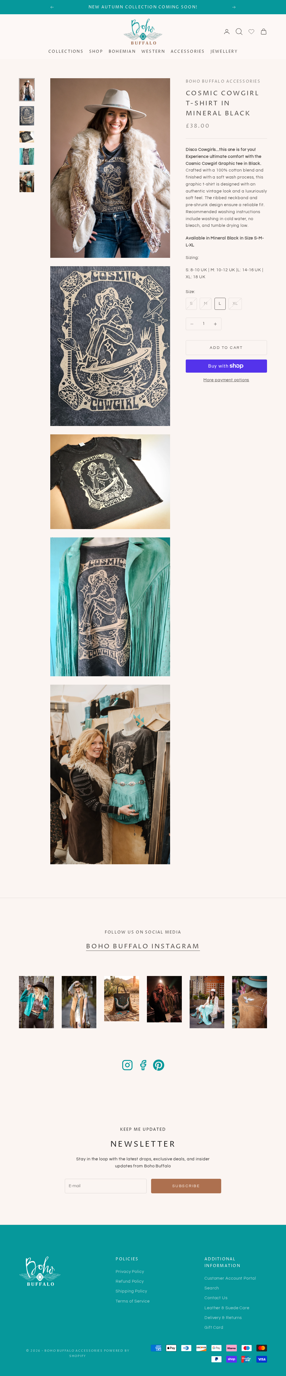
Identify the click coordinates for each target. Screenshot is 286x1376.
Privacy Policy (130, 1272)
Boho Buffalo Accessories (223, 81)
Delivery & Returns (223, 1318)
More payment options (226, 380)
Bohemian (122, 51)
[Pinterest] (158, 1065)
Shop (96, 51)
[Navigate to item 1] (27, 89)
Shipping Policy (131, 1291)
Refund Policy (130, 1281)
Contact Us (216, 1298)
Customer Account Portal (230, 1278)
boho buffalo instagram (143, 946)
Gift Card (213, 1327)
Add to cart (226, 348)
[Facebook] (143, 1065)
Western (153, 51)
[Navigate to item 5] (27, 181)
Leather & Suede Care (226, 1308)
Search (211, 1288)
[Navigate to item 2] (27, 116)
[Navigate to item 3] (27, 136)
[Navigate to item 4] (27, 156)
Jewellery (224, 51)
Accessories (188, 51)
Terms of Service (132, 1301)
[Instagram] (127, 1065)
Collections (66, 51)
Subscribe (186, 1186)
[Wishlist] (251, 31)
